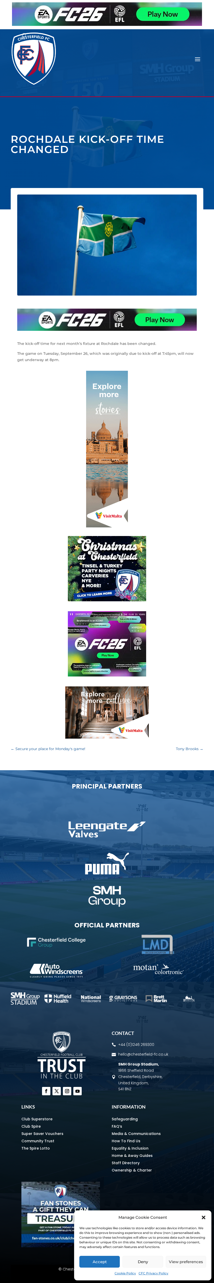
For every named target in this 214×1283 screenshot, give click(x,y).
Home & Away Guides (132, 1155)
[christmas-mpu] (107, 600)
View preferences (186, 1261)
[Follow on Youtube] (77, 1091)
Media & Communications (136, 1133)
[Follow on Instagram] (67, 1091)
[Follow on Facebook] (46, 1091)
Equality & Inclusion (130, 1148)
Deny (143, 1261)
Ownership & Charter (132, 1170)
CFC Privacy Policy (153, 1273)
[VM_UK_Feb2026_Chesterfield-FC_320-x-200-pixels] (107, 737)
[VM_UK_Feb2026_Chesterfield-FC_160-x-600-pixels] (107, 526)
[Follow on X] (56, 1091)
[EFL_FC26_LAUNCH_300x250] (107, 675)
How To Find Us (126, 1141)
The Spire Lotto (35, 1148)
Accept (100, 1261)
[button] (203, 1217)
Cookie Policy (125, 1273)
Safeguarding (125, 1119)
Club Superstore (36, 1119)
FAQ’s (117, 1126)
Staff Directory (126, 1163)
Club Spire (31, 1126)
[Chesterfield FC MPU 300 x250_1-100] (60, 1246)
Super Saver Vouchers (42, 1133)
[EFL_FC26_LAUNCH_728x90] (107, 24)
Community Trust (37, 1141)
